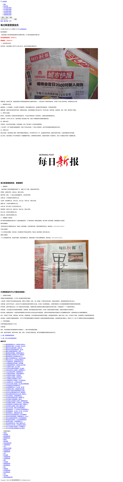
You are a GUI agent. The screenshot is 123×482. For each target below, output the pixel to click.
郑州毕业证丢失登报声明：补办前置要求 (16, 414)
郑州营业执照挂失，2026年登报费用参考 (16, 419)
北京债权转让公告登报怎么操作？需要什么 (17, 404)
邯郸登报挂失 (6, 438)
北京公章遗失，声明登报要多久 (14, 395)
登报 (4, 4)
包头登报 (5, 475)
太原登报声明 (6, 456)
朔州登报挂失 (6, 465)
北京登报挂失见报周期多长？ (13, 385)
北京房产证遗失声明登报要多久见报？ (15, 390)
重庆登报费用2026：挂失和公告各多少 (15, 344)
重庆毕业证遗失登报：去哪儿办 (14, 347)
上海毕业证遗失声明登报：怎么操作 (15, 368)
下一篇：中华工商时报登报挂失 (9, 338)
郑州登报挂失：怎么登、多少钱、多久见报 (17, 411)
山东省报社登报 (7, 11)
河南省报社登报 (7, 13)
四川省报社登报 (7, 9)
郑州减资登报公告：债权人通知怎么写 (15, 423)
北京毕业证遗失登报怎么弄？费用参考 (15, 392)
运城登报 (5, 468)
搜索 (15, 19)
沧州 (4, 453)
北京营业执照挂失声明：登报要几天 (15, 397)
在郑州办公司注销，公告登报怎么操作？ (16, 424)
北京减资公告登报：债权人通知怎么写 (15, 406)
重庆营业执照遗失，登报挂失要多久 (15, 353)
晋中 (4, 467)
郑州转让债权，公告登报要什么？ (14, 421)
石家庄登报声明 (7, 443)
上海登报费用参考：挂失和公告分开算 (15, 365)
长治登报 (5, 461)
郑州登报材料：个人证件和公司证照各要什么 (17, 409)
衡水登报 (5, 455)
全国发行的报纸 (7, 448)
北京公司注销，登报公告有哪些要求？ (15, 407)
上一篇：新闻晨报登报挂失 (7, 335)
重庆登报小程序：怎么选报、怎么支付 (15, 346)
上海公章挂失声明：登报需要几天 (14, 371)
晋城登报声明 (6, 463)
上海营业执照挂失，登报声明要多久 (15, 373)
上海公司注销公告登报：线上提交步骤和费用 (17, 383)
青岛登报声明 (6, 450)
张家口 (5, 432)
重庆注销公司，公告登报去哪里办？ (15, 359)
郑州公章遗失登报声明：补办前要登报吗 (16, 418)
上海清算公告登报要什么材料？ (14, 378)
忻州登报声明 (6, 470)
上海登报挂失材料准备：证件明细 (14, 363)
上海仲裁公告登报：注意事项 (13, 375)
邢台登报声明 (6, 436)
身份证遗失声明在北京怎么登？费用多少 (16, 394)
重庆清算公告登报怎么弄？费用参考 (15, 354)
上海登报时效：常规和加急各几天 (14, 361)
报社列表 (5, 6)
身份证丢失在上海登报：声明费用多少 (15, 370)
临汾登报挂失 (6, 472)
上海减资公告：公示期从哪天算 (14, 382)
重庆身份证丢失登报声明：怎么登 (14, 349)
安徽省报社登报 (7, 14)
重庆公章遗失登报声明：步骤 (13, 351)
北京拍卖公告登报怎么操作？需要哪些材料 (17, 401)
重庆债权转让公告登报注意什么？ (14, 356)
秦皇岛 (5, 439)
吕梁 (4, 473)
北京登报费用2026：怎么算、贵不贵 (15, 387)
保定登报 (5, 434)
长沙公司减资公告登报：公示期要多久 (15, 426)
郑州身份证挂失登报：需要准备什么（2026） (17, 416)
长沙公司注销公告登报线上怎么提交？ (15, 428)
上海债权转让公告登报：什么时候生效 (15, 380)
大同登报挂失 (6, 458)
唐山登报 (5, 441)
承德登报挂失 (6, 451)
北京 (4, 446)
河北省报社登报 (7, 7)
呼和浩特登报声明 (8, 477)
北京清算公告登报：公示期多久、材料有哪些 (17, 402)
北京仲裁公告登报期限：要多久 (14, 399)
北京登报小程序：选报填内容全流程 (15, 389)
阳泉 (4, 460)
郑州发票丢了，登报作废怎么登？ (14, 412)
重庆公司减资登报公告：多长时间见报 (15, 358)
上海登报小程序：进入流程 (13, 366)
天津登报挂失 (23, 29)
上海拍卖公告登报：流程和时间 (14, 377)
